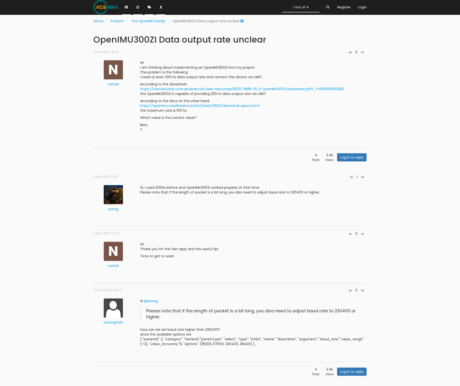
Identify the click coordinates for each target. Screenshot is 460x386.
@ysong (150, 300)
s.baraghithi (113, 322)
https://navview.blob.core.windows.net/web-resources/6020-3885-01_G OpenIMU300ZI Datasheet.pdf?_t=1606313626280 (242, 89)
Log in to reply (351, 157)
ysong (113, 209)
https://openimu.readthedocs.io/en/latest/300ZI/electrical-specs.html (199, 105)
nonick (113, 84)
